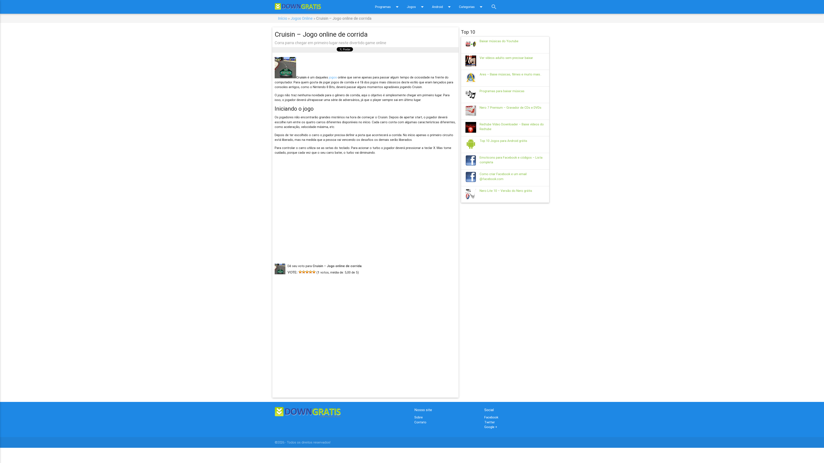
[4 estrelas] (310, 272)
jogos (333, 77)
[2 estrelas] (303, 272)
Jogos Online (302, 18)
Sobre (418, 417)
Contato (420, 422)
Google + (490, 427)
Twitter (489, 422)
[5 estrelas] (314, 272)
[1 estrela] (300, 272)
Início (282, 18)
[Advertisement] (365, 329)
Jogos (416, 7)
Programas (387, 7)
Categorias (471, 7)
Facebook (491, 417)
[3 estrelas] (307, 272)
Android (442, 7)
